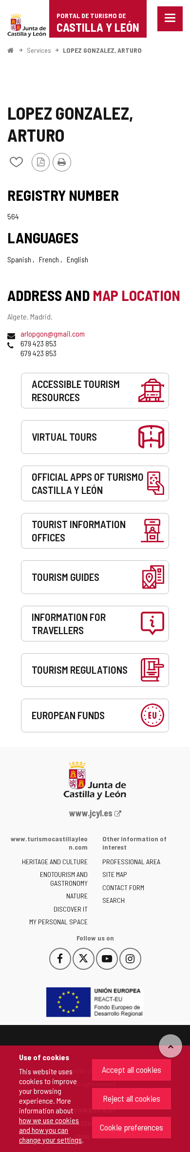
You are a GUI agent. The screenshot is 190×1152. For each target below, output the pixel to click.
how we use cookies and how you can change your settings (50, 1129)
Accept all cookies (131, 1069)
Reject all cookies (131, 1098)
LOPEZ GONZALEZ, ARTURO (102, 50)
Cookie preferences (131, 1127)
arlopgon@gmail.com (52, 333)
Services (39, 50)
